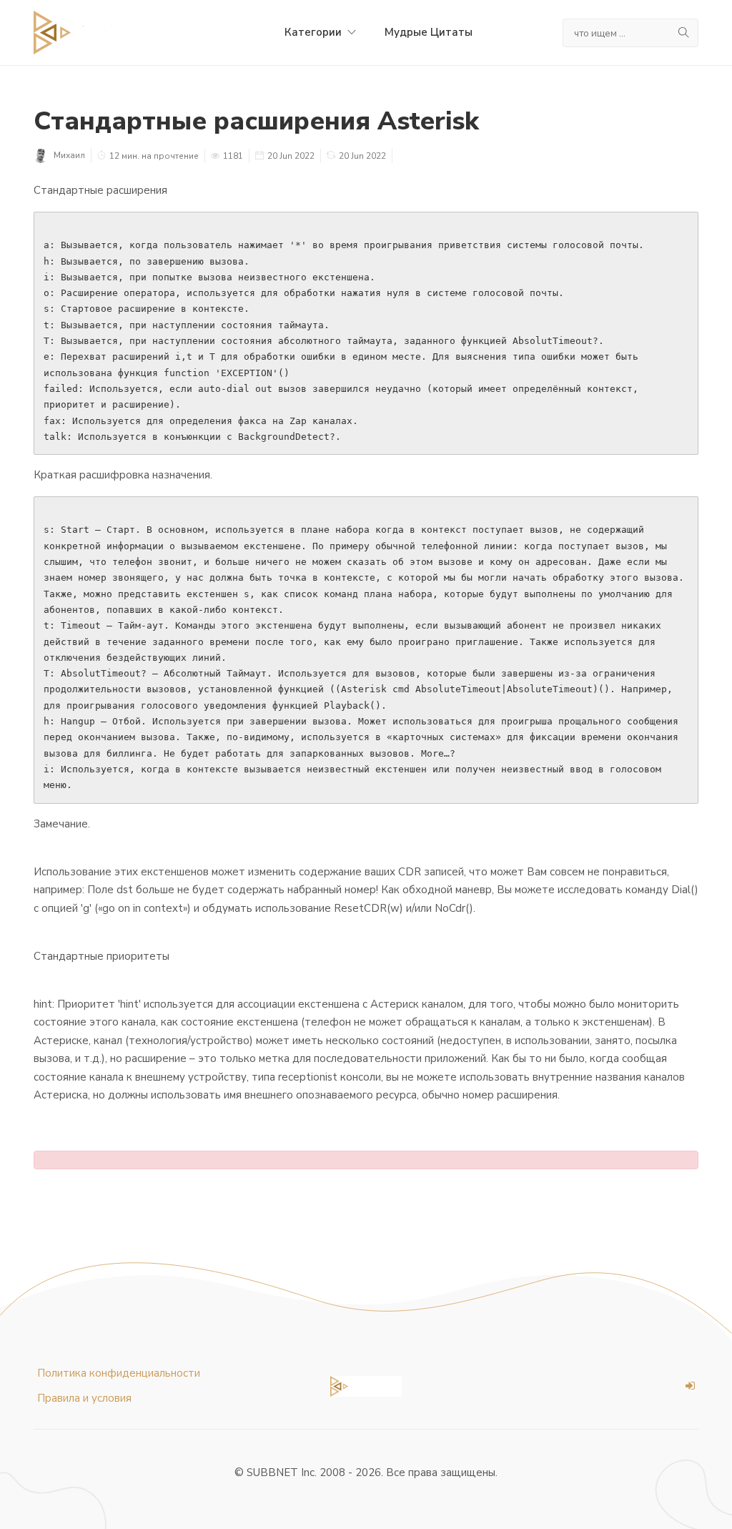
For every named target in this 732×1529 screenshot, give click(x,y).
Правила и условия (84, 1398)
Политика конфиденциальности (118, 1373)
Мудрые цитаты (429, 32)
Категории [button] (315, 32)
